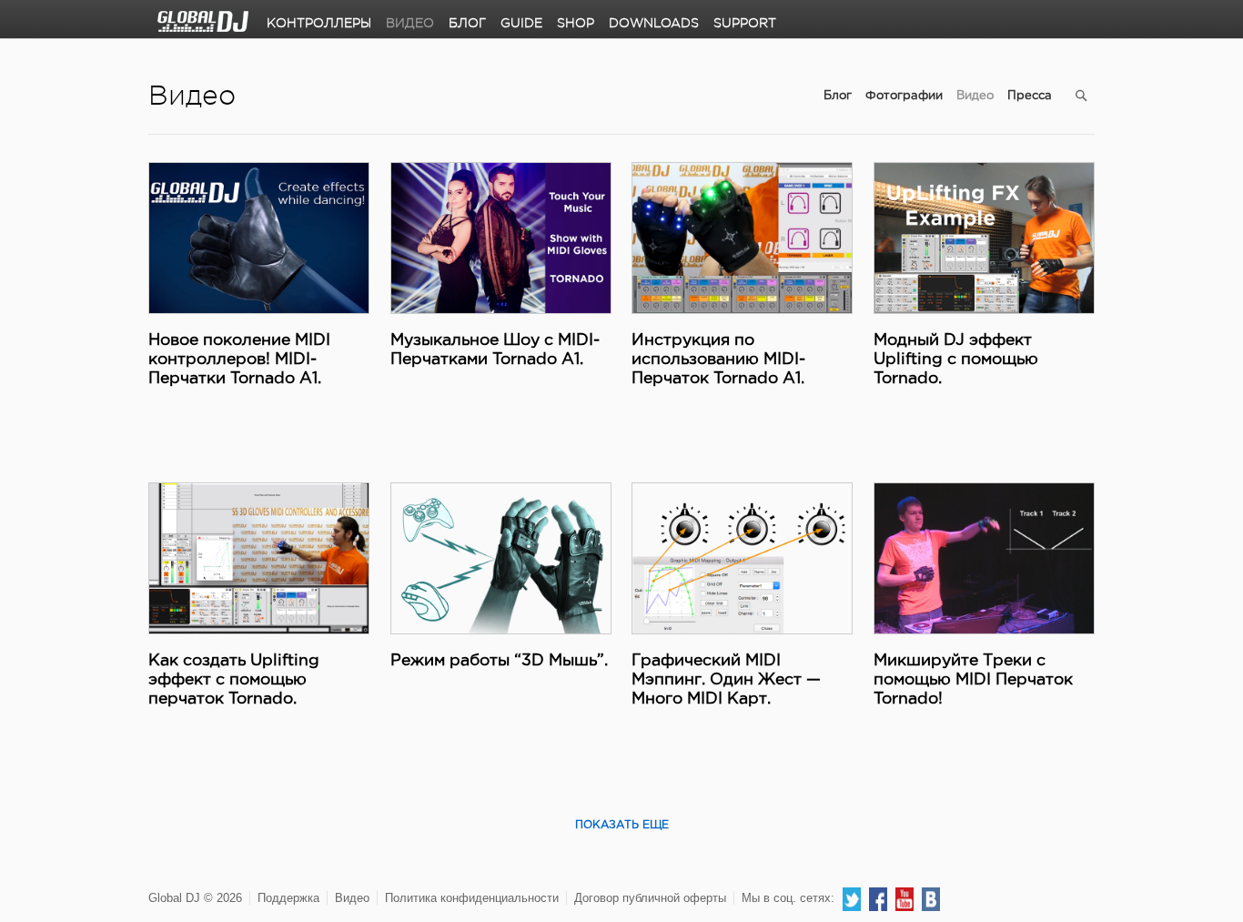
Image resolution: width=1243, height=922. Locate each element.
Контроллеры (319, 22)
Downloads (654, 22)
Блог (467, 22)
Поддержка (288, 898)
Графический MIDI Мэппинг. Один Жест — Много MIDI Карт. (726, 680)
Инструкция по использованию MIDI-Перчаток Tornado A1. (718, 359)
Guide (521, 22)
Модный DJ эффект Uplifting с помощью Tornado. (956, 359)
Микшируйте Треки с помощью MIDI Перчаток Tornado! (973, 680)
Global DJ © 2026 (195, 898)
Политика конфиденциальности (472, 898)
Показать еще (622, 825)
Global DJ (202, 21)
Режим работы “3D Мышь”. (499, 661)
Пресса (1029, 96)
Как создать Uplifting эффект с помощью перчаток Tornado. (233, 680)
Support (744, 22)
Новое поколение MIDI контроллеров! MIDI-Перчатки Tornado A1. (239, 359)
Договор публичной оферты (650, 898)
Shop (575, 22)
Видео (410, 22)
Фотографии (904, 96)
